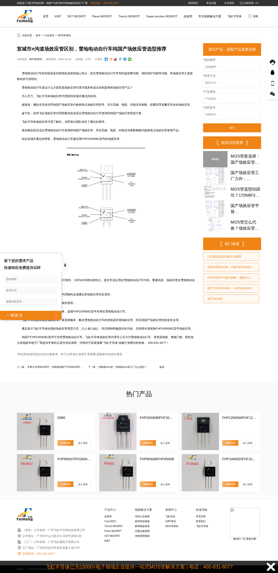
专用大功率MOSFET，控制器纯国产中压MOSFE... (54, 367)
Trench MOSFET (129, 16)
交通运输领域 (142, 531)
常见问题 (211, 3)
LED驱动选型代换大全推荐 (224, 256)
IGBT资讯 (170, 521)
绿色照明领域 (142, 536)
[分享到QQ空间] (111, 59)
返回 (161, 367)
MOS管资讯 (64, 35)
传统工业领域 (142, 516)
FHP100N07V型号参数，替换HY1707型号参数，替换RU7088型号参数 (233, 277)
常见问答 (201, 516)
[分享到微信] (129, 59)
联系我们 (193, 3)
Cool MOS (110, 521)
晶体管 (188, 16)
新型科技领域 (142, 521)
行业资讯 (229, 3)
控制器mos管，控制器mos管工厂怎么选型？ (123, 367)
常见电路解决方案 (209, 16)
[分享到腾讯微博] (120, 59)
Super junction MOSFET (162, 16)
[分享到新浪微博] (115, 59)
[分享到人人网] (125, 59)
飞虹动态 (170, 516)
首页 (45, 16)
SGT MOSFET (76, 16)
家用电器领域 (142, 526)
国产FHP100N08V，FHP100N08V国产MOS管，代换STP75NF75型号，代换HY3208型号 (233, 288)
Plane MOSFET (102, 16)
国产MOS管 (214, 298)
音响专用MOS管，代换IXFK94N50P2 (231, 267)
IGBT (58, 16)
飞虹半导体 (234, 16)
